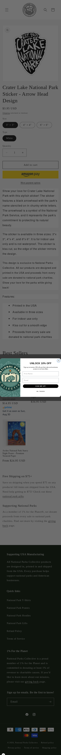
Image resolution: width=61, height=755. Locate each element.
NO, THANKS (41, 391)
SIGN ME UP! (40, 386)
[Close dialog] (58, 360)
